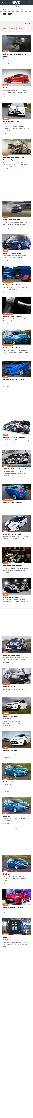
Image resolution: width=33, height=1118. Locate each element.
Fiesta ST (12, 28)
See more (27, 24)
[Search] (30, 2)
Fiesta (4, 28)
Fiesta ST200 (22, 28)
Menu (2, 2)
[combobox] (2, 9)
